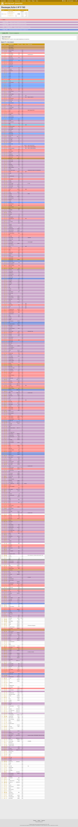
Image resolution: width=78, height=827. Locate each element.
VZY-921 (5, 772)
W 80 (5, 613)
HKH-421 (5, 208)
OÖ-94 (5, 64)
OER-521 (5, 98)
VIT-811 (5, 495)
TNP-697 (5, 220)
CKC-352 (5, 729)
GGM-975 (5, 391)
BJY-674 (5, 375)
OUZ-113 (5, 723)
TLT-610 (5, 196)
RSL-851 (5, 748)
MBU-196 (5, 193)
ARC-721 (5, 275)
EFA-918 (5, 359)
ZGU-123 (5, 420)
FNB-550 (5, 587)
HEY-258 (5, 631)
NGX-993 (5, 578)
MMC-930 (5, 712)
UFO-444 (5, 378)
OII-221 (5, 449)
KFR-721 (5, 408)
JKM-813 (5, 758)
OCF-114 (5, 511)
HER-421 (5, 113)
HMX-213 (5, 249)
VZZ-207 (5, 764)
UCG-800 (5, 669)
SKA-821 (5, 597)
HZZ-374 (5, 552)
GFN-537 (5, 480)
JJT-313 (5, 584)
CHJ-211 (5, 514)
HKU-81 (5, 60)
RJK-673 (5, 297)
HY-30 (5, 53)
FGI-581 (5, 546)
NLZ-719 (5, 698)
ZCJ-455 (5, 337)
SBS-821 (5, 228)
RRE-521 (5, 527)
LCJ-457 (5, 206)
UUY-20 (5, 95)
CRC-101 (5, 691)
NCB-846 (5, 429)
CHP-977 (5, 668)
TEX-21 (5, 124)
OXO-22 (5, 103)
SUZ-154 (5, 627)
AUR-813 (5, 286)
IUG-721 (5, 553)
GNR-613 (5, 779)
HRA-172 (5, 265)
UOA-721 (5, 256)
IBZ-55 (5, 57)
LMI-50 (5, 48)
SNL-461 (5, 744)
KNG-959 (5, 616)
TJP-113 (5, 189)
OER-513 (5, 116)
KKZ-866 (5, 555)
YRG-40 (5, 126)
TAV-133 (5, 146)
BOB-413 (5, 650)
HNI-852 (5, 594)
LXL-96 (5, 145)
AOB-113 (5, 161)
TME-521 (5, 205)
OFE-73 (5, 62)
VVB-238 (5, 700)
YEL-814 (5, 509)
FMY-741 (5, 728)
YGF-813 (5, 445)
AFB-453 (5, 346)
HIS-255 (5, 455)
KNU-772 (5, 750)
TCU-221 (5, 171)
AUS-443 (5, 284)
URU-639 (5, 288)
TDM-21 (5, 69)
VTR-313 (5, 253)
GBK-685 (5, 433)
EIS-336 (5, 473)
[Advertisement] (39, 809)
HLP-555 (5, 223)
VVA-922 (5, 701)
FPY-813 (5, 789)
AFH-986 (5, 365)
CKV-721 (5, 755)
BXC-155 (5, 678)
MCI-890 (5, 444)
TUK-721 (5, 277)
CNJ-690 (5, 690)
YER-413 (5, 534)
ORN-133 (5, 335)
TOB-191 (5, 199)
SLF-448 (5, 536)
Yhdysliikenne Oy (11, 15)
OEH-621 (5, 190)
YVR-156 (5, 647)
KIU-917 (5, 489)
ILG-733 (5, 458)
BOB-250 (5, 654)
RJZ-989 (5, 520)
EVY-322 (5, 512)
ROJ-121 (5, 350)
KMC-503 (5, 682)
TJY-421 (5, 603)
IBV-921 (5, 310)
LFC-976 (5, 344)
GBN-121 (5, 438)
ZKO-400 (5, 716)
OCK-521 (5, 184)
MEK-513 (5, 268)
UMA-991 (5, 243)
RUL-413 (5, 788)
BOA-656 (5, 641)
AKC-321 (5, 195)
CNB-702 (5, 782)
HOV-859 (5, 259)
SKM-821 (5, 656)
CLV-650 (5, 767)
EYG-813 (5, 493)
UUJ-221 (5, 319)
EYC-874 (5, 468)
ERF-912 (5, 571)
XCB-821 (5, 170)
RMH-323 (5, 221)
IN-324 (5, 82)
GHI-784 (5, 567)
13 (2, 45)
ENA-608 (5, 625)
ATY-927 (5, 630)
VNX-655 (5, 280)
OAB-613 (5, 86)
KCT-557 (5, 234)
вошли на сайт (7, 38)
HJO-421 (5, 198)
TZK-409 (5, 621)
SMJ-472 (5, 589)
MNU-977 (5, 791)
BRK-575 (5, 714)
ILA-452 (5, 564)
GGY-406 (5, 580)
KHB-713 (5, 165)
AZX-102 (5, 485)
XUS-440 (5, 426)
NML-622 (5, 695)
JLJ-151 (5, 777)
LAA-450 (5, 45)
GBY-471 (5, 423)
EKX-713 (5, 343)
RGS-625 (5, 435)
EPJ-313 (5, 763)
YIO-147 (5, 707)
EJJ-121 (5, 347)
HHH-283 (5, 182)
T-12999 (5, 50)
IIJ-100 (5, 457)
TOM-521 (5, 242)
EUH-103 (5, 792)
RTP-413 (5, 761)
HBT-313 (5, 154)
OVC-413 (5, 747)
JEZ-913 (5, 384)
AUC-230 (5, 186)
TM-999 (5, 51)
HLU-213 (5, 151)
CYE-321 (5, 406)
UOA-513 (5, 239)
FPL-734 (5, 447)
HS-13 (5, 110)
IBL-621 (5, 338)
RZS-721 (5, 783)
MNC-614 (5, 635)
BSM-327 (5, 568)
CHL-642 (5, 665)
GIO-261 (5, 570)
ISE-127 (5, 558)
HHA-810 (5, 174)
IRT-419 (5, 795)
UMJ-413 (5, 240)
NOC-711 (5, 798)
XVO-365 (5, 706)
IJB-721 (5, 628)
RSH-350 (5, 662)
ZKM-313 (5, 731)
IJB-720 (5, 624)
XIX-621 (5, 476)
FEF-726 (5, 498)
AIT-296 (5, 482)
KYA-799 (5, 483)
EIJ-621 (5, 466)
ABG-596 (5, 387)
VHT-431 (5, 212)
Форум (39, 820)
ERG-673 (5, 612)
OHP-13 (5, 63)
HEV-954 (5, 100)
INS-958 (5, 751)
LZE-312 (5, 47)
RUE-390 (5, 646)
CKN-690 (5, 754)
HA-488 (5, 111)
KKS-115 (5, 332)
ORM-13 (5, 85)
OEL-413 (5, 135)
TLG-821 (5, 385)
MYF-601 (5, 492)
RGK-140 (5, 411)
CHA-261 (5, 618)
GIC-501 (5, 562)
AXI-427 (5, 404)
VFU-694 (5, 389)
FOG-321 (5, 786)
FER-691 (5, 501)
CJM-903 (5, 591)
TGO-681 (5, 413)
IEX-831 (5, 348)
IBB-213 (5, 250)
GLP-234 (5, 725)
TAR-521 (5, 139)
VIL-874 (5, 486)
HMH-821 (5, 227)
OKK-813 (5, 258)
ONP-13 (5, 88)
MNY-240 (5, 651)
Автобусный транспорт (14, 3)
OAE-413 (5, 81)
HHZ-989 (5, 634)
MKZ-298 (5, 692)
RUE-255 (5, 780)
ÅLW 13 (5, 735)
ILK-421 (5, 703)
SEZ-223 (5, 388)
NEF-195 (5, 488)
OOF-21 (5, 78)
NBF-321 (5, 300)
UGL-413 (5, 416)
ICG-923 (5, 539)
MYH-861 (5, 394)
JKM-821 (5, 760)
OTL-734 (5, 556)
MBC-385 (5, 142)
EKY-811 (5, 660)
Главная (34, 820)
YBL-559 (5, 430)
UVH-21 (5, 130)
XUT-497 (5, 643)
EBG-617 (5, 590)
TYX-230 (5, 529)
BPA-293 (5, 687)
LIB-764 (5, 452)
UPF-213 (5, 460)
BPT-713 (5, 694)
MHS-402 (5, 318)
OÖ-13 (5, 66)
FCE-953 (5, 442)
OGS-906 (5, 422)
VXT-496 (5, 722)
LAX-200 (5, 167)
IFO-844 (5, 366)
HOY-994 (5, 461)
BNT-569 (5, 353)
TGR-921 (5, 401)
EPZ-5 (5, 101)
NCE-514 (5, 467)
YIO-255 (5, 720)
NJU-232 (5, 704)
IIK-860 (5, 305)
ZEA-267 (5, 340)
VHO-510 (5, 218)
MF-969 (5, 136)
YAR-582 (5, 395)
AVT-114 (5, 302)
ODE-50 (5, 73)
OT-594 (5, 75)
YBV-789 (5, 470)
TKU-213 (5, 192)
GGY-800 (5, 577)
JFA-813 (5, 515)
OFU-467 (5, 372)
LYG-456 (5, 247)
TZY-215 (5, 518)
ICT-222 (5, 351)
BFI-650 (5, 357)
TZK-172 (5, 733)
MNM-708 (5, 766)
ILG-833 (5, 410)
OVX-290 (5, 770)
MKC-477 (5, 269)
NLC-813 (5, 773)
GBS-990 (5, 400)
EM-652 (5, 56)
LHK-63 (5, 92)
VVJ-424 (5, 657)
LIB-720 (5, 464)
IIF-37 (5, 54)
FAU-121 (5, 397)
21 (2, 48)
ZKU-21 (5, 138)
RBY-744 (5, 521)
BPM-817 (5, 540)
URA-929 (5, 271)
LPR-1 (5, 479)
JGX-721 (5, 596)
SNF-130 (5, 524)
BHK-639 (5, 322)
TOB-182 (5, 278)
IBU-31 (5, 91)
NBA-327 (5, 382)
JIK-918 (5, 504)
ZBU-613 (5, 334)
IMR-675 (5, 742)
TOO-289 (5, 246)
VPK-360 (5, 315)
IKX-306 (5, 684)
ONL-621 (5, 252)
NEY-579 (5, 517)
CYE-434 (5, 463)
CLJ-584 (5, 644)
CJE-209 (5, 526)
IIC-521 (5, 417)
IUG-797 (5, 403)
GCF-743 (5, 428)
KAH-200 (5, 152)
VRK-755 (5, 324)
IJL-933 (5, 672)
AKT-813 (5, 209)
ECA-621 (5, 321)
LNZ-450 (5, 619)
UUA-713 (5, 291)
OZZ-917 (5, 793)
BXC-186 (5, 688)
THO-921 (5, 89)
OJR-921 (5, 245)
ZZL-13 (5, 114)
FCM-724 (5, 328)
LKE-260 (5, 326)
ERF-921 (5, 600)
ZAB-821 (5, 331)
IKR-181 (5, 531)
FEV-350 (5, 381)
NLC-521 (5, 776)
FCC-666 (5, 407)
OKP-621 (5, 261)
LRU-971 (5, 681)
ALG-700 (5, 373)
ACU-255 (5, 157)
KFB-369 (5, 341)
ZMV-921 (5, 785)
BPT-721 (5, 697)
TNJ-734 (5, 231)
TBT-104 (5, 155)
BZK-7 (5, 105)
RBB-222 (5, 168)
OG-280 (5, 104)
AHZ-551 (5, 583)
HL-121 (5, 119)
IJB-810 (5, 649)
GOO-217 (5, 676)
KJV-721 (5, 329)
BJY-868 (5, 615)
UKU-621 (5, 214)
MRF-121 (5, 370)
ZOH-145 (5, 709)
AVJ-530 (5, 306)
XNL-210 (5, 719)
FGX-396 (5, 561)
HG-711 (5, 129)
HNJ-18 (5, 133)
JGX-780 (5, 599)
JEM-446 (5, 505)
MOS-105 (5, 739)
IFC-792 (5, 236)
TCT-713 (5, 160)
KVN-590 (5, 738)
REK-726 (5, 204)
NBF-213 (5, 290)
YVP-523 (5, 659)
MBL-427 (5, 180)
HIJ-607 (5, 439)
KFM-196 (5, 379)
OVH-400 (5, 745)
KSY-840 (5, 545)
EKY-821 (5, 673)
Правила (43, 820)
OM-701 (5, 117)
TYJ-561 (5, 499)
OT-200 (5, 164)
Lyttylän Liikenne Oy (11, 12)
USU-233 (5, 281)
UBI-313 (5, 548)
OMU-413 (5, 293)
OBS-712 (5, 173)
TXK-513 (5, 296)
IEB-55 (5, 132)
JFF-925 (5, 533)
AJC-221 (5, 187)
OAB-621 (5, 72)
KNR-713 (5, 593)
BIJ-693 (5, 471)
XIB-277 (5, 490)
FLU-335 (5, 726)
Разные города (10, 11)
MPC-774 (5, 741)
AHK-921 (5, 176)
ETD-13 (5, 108)
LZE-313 (5, 550)
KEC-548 (5, 158)
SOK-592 (5, 606)
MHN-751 (5, 309)
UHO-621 (5, 201)
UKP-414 (5, 215)
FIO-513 (5, 605)
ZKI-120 (5, 559)
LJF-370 (5, 312)
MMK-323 (5, 609)
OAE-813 (5, 144)
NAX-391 (5, 376)
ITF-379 (5, 356)
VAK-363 (5, 149)
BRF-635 (5, 549)
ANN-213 (5, 237)
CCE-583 (5, 441)
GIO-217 (5, 542)
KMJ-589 (5, 502)
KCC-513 (5, 127)
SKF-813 (5, 523)
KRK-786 (5, 565)
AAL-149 (5, 141)
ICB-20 (5, 122)
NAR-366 (5, 414)
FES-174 (5, 496)
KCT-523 (5, 224)
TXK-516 (5, 299)
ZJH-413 (5, 663)
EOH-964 (5, 757)
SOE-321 (5, 774)
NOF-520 (5, 796)
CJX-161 (5, 736)
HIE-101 (5, 419)
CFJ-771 (5, 507)
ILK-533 (5, 530)
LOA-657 (5, 608)
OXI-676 (5, 574)
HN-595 (5, 59)
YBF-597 (5, 436)
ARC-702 (5, 233)
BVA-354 (5, 769)
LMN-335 (5, 572)
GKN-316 (5, 679)
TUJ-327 (5, 266)
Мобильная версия (39, 821)
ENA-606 (5, 713)
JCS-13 (5, 354)
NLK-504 (5, 637)
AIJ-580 (5, 508)
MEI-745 (5, 575)
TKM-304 (5, 202)
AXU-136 (5, 316)
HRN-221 (5, 179)
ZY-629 (5, 123)
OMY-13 (5, 120)
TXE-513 (5, 303)
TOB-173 (5, 262)
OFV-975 (5, 363)
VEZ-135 (5, 581)
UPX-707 (5, 451)
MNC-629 (5, 752)
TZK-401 (5, 622)
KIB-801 (5, 425)
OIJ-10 (5, 83)
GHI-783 (5, 586)
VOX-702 (5, 313)
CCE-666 (5, 432)
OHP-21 (5, 76)
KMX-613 (5, 717)
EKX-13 (5, 97)
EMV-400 (5, 543)
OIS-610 (5, 448)
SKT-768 (5, 685)
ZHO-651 (5, 325)
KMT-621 (5, 710)
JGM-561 (5, 477)
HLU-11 (5, 70)
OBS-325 (5, 163)
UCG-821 (5, 671)
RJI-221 (5, 610)
